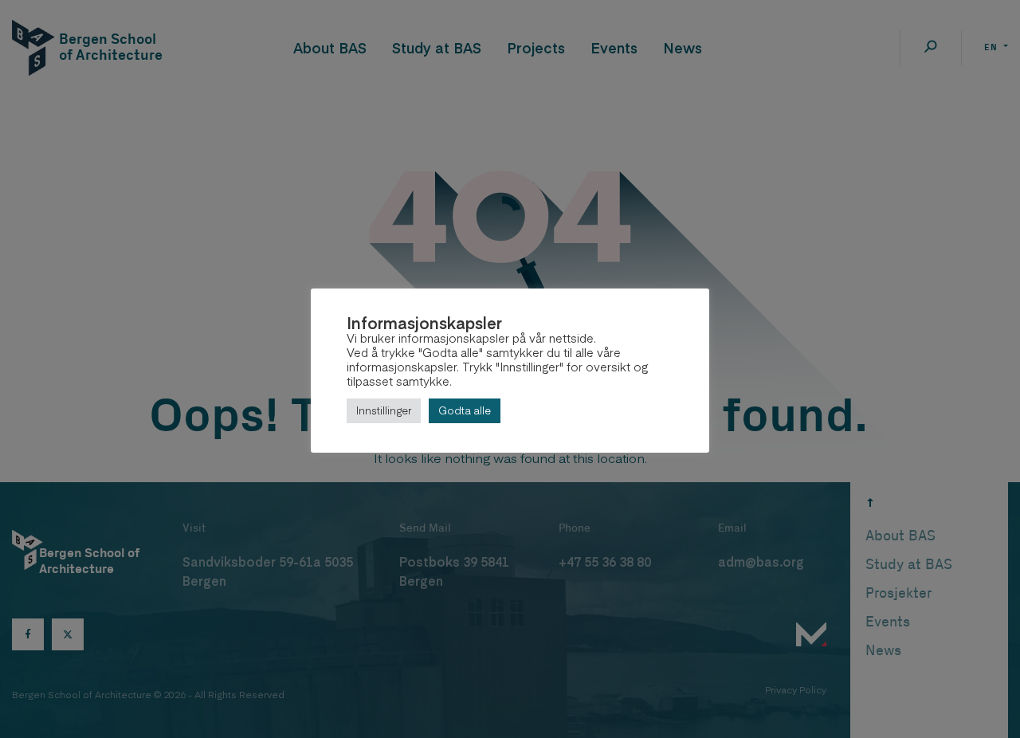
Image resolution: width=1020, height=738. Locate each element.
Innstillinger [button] (383, 410)
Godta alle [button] (464, 410)
